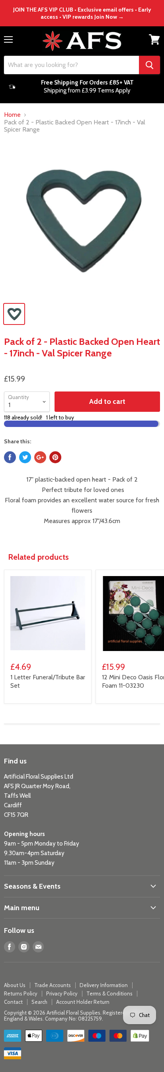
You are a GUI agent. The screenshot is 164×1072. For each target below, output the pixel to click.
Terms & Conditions (109, 993)
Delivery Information (104, 985)
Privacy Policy (62, 993)
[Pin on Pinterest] (55, 457)
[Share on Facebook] (10, 457)
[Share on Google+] (40, 457)
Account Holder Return (82, 1002)
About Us (14, 985)
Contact (13, 1002)
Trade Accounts (52, 985)
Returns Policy (20, 993)
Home (12, 114)
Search (39, 1002)
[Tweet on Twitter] (25, 457)
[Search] (149, 65)
